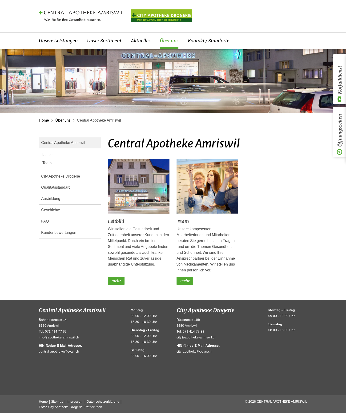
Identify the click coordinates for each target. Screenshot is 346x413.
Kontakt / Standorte (208, 41)
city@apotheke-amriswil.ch (196, 337)
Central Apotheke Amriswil (99, 120)
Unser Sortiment (104, 41)
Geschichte (50, 210)
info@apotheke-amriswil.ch (59, 337)
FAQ (45, 221)
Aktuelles (140, 41)
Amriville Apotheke (162, 16)
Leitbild (48, 155)
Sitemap (57, 401)
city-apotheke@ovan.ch (194, 351)
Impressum (75, 401)
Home (44, 120)
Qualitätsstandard (56, 187)
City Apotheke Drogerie (60, 176)
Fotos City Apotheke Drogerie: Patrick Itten (70, 407)
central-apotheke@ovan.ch (59, 351)
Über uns (169, 41)
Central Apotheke (81, 16)
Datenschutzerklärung (103, 401)
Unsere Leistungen (58, 41)
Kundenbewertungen (58, 232)
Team (47, 163)
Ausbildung (50, 199)
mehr (116, 280)
